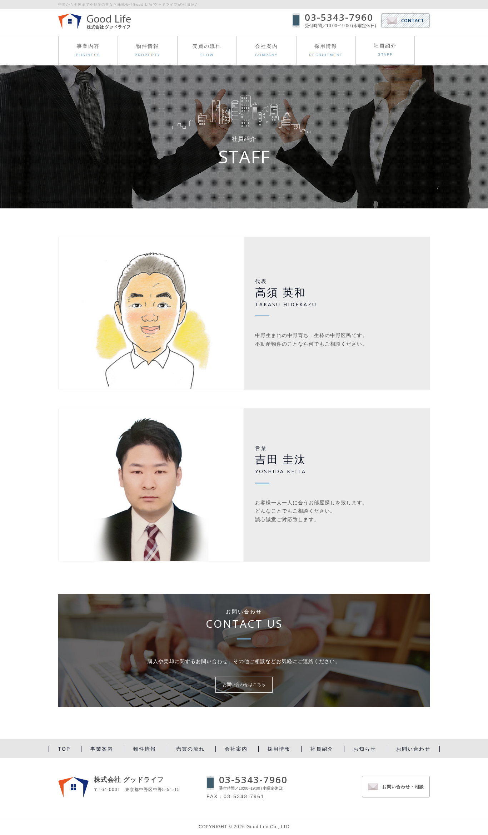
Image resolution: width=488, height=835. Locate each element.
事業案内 (101, 749)
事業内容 (88, 50)
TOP (64, 749)
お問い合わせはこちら (244, 684)
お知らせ (364, 749)
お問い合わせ (413, 749)
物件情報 (147, 50)
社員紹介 (321, 749)
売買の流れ (207, 50)
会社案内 (266, 50)
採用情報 (326, 50)
